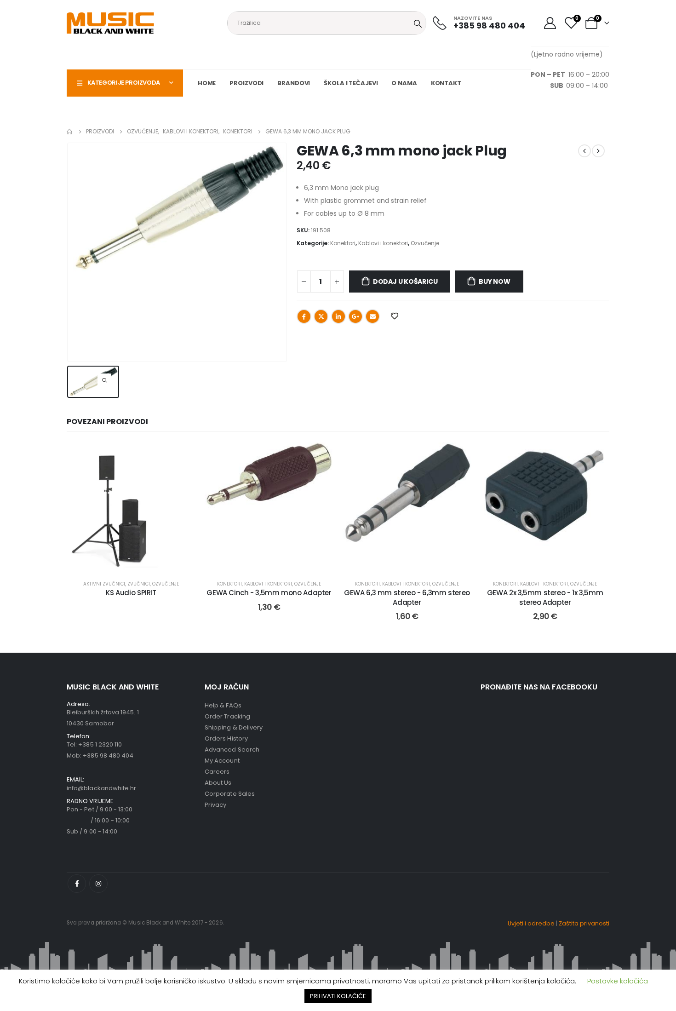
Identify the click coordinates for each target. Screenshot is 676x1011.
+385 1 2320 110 (100, 744)
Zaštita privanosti (584, 923)
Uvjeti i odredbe (531, 923)
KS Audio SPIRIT (131, 592)
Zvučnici (138, 583)
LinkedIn (338, 316)
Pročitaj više (138, 561)
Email (372, 316)
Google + (355, 316)
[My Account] (550, 23)
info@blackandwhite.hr (101, 788)
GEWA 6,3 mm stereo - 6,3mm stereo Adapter (407, 597)
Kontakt (446, 83)
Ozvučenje (425, 243)
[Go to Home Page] (70, 131)
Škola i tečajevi (351, 83)
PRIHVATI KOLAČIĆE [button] (338, 996)
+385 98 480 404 (108, 755)
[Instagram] (98, 883)
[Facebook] (77, 883)
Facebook (304, 316)
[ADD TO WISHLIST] (394, 315)
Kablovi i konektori (383, 243)
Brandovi (293, 83)
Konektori (342, 243)
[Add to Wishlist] (181, 456)
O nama (404, 83)
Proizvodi (246, 83)
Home (207, 83)
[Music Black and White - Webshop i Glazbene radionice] (110, 23)
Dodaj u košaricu (405, 281)
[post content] (131, 506)
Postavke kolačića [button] (617, 981)
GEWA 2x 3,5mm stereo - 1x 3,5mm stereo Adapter (545, 597)
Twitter (321, 316)
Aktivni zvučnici (104, 583)
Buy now (494, 281)
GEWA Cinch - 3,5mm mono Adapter (268, 592)
